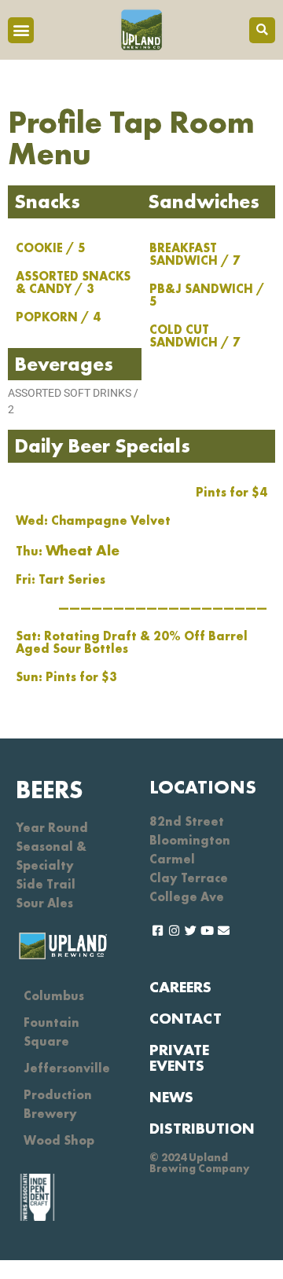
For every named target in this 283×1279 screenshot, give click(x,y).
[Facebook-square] (157, 930)
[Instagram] (174, 930)
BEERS (49, 790)
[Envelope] (223, 930)
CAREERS (180, 987)
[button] (21, 30)
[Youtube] (207, 930)
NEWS (171, 1097)
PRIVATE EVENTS (179, 1057)
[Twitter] (190, 930)
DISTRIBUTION (202, 1128)
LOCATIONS (202, 787)
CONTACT (185, 1018)
